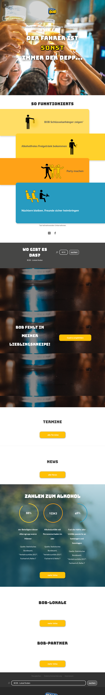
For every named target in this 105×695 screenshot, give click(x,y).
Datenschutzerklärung (53, 676)
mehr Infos (52, 575)
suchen (74, 252)
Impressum (69, 676)
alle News (52, 474)
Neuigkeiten (36, 676)
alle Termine (53, 435)
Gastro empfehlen (75, 337)
